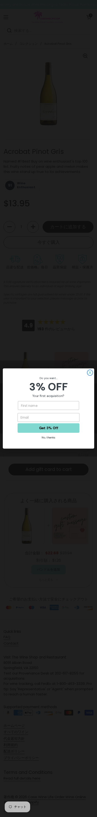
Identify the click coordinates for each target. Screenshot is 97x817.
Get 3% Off (48, 428)
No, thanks (48, 437)
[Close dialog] (90, 373)
